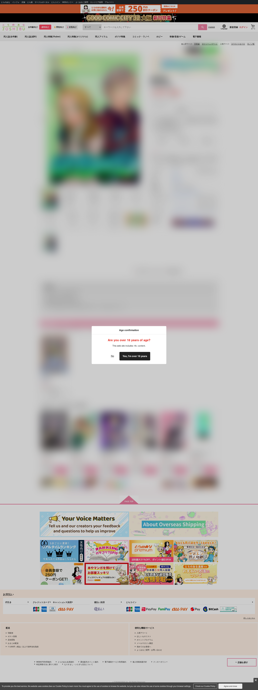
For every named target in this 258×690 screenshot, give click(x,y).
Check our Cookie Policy (205, 686)
